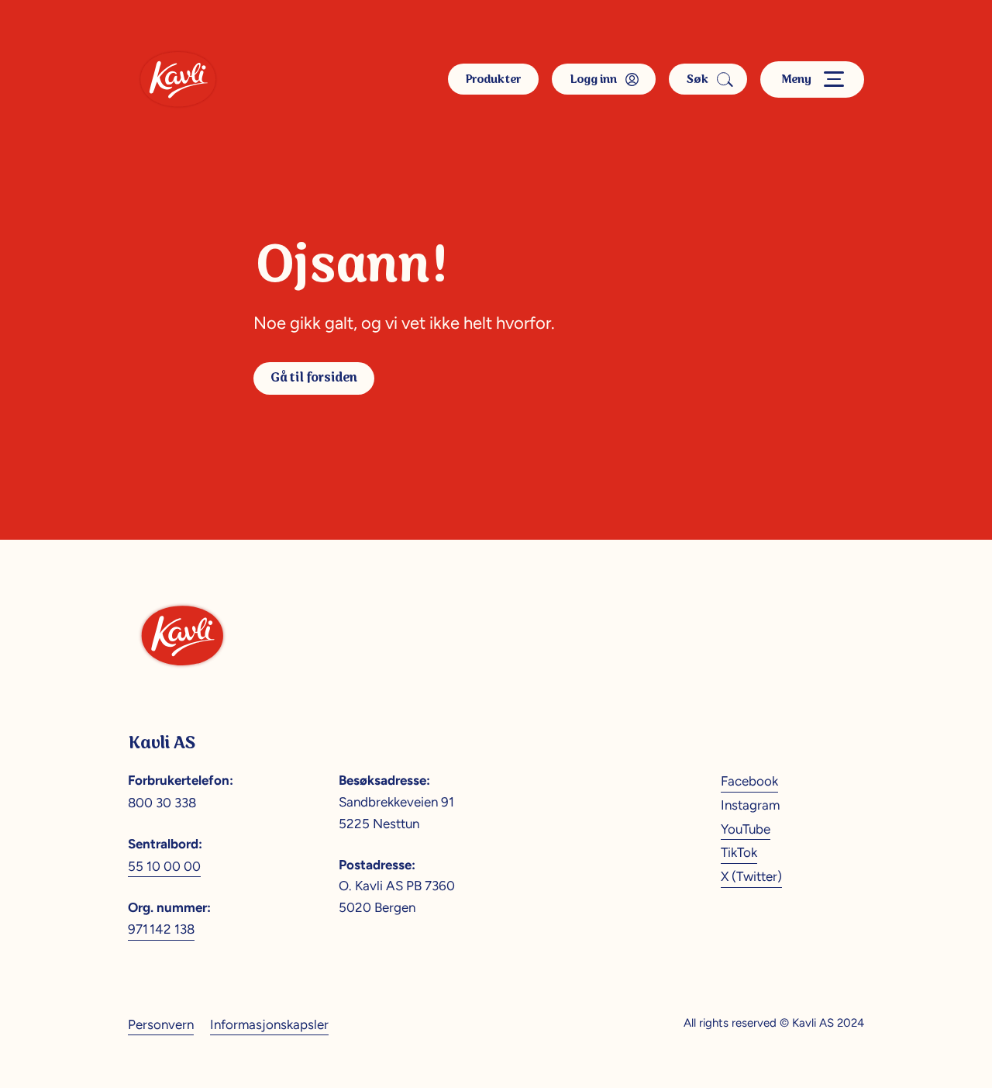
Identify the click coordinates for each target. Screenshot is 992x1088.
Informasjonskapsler (269, 1024)
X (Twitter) (751, 876)
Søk (697, 79)
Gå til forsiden (313, 378)
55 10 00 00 (164, 866)
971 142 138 (161, 929)
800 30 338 (162, 802)
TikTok (739, 852)
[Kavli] (178, 79)
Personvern (161, 1024)
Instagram (750, 805)
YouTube (745, 829)
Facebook (749, 781)
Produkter (493, 79)
